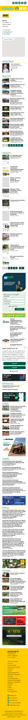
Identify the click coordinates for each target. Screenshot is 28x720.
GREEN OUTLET (8, 383)
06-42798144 (13, 700)
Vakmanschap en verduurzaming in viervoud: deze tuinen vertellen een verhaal (17, 247)
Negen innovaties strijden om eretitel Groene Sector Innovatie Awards (17, 126)
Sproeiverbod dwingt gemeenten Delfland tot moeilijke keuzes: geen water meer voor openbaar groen (18, 580)
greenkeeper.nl (18, 711)
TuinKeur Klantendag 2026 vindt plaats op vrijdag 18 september (17, 420)
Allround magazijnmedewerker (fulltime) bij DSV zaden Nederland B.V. (16, 321)
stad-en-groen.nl (9, 713)
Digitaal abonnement (13, 672)
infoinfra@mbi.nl (8, 32)
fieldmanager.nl (9, 711)
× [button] (24, 347)
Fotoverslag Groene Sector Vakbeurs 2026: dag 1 (17, 113)
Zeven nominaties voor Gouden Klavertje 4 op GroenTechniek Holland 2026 (17, 600)
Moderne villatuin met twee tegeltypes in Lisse (17, 85)
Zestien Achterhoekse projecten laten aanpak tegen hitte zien (16, 594)
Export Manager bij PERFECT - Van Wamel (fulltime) (17, 339)
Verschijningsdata (12, 691)
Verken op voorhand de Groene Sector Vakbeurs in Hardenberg (17, 213)
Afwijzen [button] (14, 367)
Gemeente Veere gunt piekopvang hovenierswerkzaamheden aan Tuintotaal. (13, 468)
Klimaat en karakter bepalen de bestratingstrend (15, 179)
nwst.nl (18, 717)
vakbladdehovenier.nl (7, 715)
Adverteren (11, 689)
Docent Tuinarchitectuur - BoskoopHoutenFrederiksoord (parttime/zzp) (18, 328)
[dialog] (14, 360)
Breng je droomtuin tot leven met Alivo (16, 234)
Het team (10, 676)
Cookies (10, 687)
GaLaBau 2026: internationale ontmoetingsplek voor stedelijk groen (17, 408)
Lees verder (15, 360)
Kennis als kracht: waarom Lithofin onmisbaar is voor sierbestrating (17, 224)
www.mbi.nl (7, 33)
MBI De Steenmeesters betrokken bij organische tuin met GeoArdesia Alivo (17, 132)
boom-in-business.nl (19, 715)
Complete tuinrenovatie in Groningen (17, 79)
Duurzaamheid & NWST (14, 667)
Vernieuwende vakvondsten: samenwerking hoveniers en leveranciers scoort (16, 169)
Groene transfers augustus (17, 573)
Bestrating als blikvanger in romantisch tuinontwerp (17, 119)
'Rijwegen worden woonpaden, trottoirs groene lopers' (15, 190)
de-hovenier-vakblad (15, 702)
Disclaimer (10, 684)
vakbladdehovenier (14, 705)
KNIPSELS (5, 507)
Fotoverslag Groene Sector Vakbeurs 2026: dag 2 (17, 107)
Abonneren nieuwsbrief (14, 674)
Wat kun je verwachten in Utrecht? (17, 256)
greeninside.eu (11, 717)
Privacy (9, 685)
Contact (10, 671)
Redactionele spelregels (14, 680)
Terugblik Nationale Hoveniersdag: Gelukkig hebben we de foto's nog (16, 139)
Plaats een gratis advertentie (10, 389)
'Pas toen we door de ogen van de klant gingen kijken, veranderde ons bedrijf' (17, 587)
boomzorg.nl (18, 713)
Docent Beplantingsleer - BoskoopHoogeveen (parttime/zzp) (16, 334)
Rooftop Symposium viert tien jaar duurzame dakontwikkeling (17, 427)
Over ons (10, 663)
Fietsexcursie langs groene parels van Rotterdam (17, 432)
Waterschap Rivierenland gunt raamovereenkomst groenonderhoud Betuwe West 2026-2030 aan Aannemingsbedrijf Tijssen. (12, 474)
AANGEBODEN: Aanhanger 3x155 (10, 386)
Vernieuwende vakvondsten (17, 200)
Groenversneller (12, 665)
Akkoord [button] (14, 363)
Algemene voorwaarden (14, 682)
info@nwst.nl (12, 695)
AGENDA (5, 404)
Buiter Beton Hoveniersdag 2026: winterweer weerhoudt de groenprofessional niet (17, 101)
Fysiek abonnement (13, 661)
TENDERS (5, 458)
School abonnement (13, 678)
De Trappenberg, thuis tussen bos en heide (16, 156)
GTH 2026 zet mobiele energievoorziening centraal (17, 414)
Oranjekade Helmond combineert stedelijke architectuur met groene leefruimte (16, 92)
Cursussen (10, 669)
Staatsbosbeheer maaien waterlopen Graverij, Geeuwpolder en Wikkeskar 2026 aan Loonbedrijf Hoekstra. (13, 462)
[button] (14, 371)
